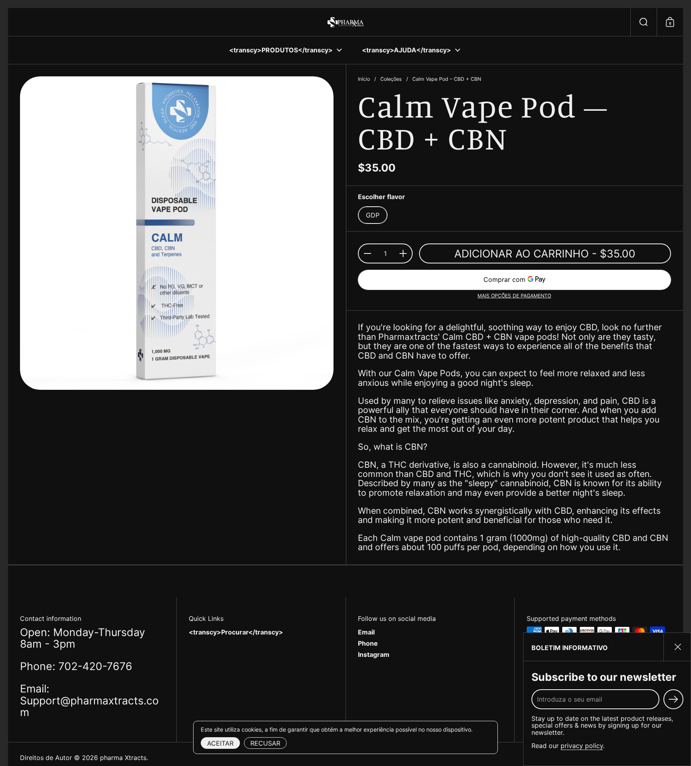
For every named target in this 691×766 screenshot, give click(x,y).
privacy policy (582, 746)
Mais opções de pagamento (514, 296)
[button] (643, 22)
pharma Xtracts (123, 758)
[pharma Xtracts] (345, 22)
